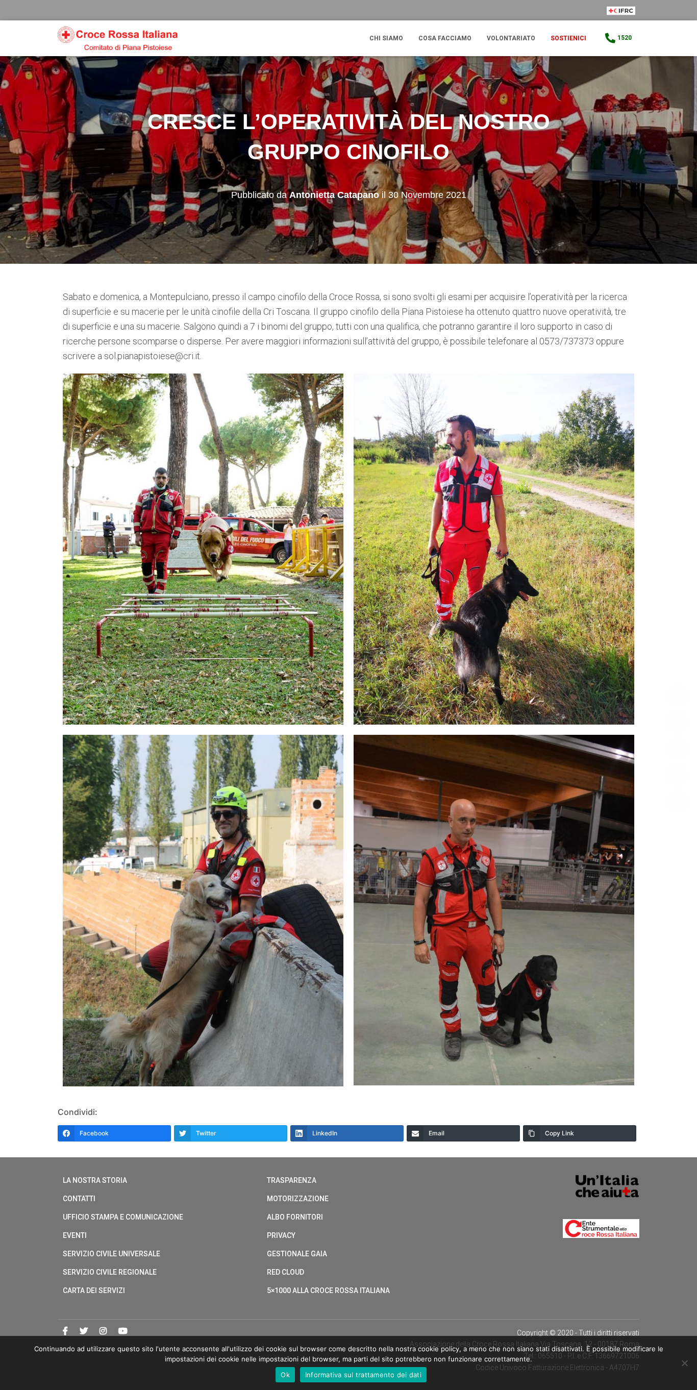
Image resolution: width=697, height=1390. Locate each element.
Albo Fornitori (295, 1217)
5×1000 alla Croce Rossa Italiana (328, 1290)
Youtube (123, 1331)
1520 (624, 37)
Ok (285, 1375)
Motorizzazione (298, 1199)
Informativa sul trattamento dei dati (363, 1375)
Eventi (75, 1235)
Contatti (79, 1199)
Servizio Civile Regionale (110, 1272)
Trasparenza (291, 1180)
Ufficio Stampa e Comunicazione (123, 1217)
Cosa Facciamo (444, 38)
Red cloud (285, 1272)
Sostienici (568, 38)
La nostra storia (95, 1180)
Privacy (281, 1235)
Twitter (83, 1331)
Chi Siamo (386, 38)
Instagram (103, 1331)
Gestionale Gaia (297, 1254)
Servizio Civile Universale (111, 1254)
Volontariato (511, 38)
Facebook (65, 1331)
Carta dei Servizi (94, 1290)
